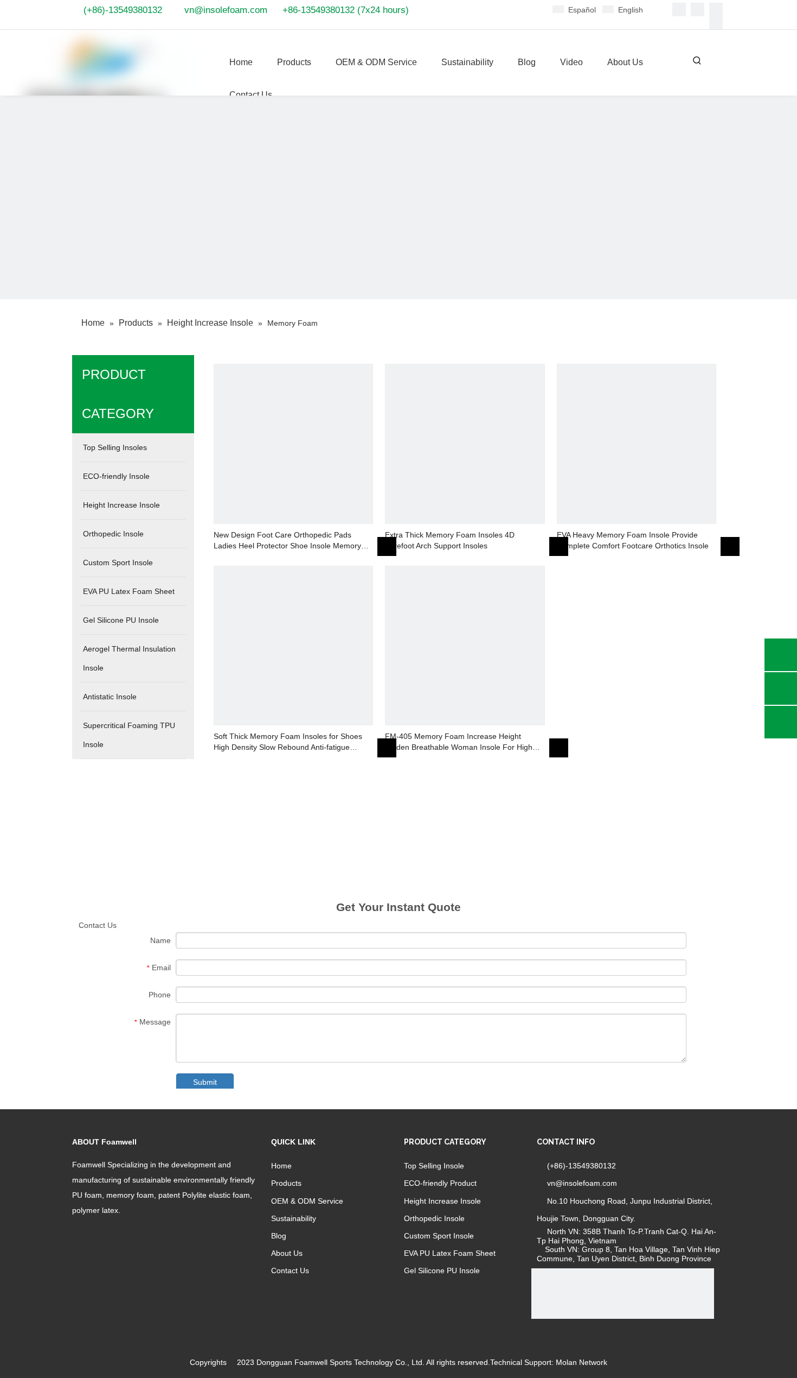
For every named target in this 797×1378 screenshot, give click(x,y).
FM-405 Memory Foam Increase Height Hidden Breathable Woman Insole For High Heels (458, 742)
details (394, 544)
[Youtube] (716, 23)
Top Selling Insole (434, 1165)
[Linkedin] (697, 9)
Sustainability (293, 1218)
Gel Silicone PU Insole (442, 1270)
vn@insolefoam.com (225, 10)
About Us (287, 1253)
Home (281, 1165)
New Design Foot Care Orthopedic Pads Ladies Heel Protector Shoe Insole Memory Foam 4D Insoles (287, 540)
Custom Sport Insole (439, 1235)
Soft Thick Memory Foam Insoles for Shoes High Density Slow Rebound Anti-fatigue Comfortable (288, 742)
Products (286, 1183)
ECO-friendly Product (440, 1183)
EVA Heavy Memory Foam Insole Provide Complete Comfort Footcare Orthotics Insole (633, 540)
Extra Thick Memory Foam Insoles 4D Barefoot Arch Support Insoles (450, 540)
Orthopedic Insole (434, 1218)
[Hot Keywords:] (697, 60)
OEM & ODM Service (307, 1201)
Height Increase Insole (442, 1201)
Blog (278, 1235)
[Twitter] (716, 9)
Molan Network (581, 1362)
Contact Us (290, 1270)
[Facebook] (679, 9)
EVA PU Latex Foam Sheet (450, 1253)
